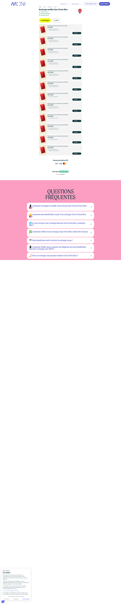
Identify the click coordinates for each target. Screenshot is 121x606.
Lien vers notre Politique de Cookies (11, 590)
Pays (44, 6)
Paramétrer (16, 599)
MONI (40, 6)
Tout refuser (6, 599)
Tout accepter (25, 599)
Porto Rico (50, 6)
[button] (3, 601)
